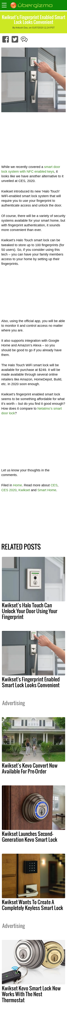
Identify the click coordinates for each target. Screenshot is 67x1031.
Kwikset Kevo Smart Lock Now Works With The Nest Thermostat (31, 994)
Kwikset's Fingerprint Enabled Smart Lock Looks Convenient (31, 682)
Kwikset (24, 490)
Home (17, 485)
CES (54, 485)
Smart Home (46, 490)
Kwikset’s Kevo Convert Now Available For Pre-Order (30, 768)
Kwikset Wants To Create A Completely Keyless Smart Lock (32, 904)
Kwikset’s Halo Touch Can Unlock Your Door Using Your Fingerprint (29, 610)
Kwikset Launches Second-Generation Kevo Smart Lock (29, 836)
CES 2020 (9, 490)
